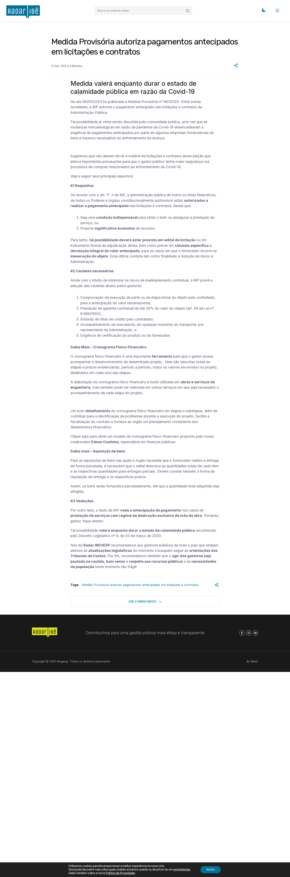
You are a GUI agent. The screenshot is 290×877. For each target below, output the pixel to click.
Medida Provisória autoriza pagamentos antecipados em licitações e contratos (140, 585)
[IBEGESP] (23, 18)
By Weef (252, 661)
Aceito (210, 869)
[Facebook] (242, 633)
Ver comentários (142, 601)
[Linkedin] (255, 633)
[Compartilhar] (236, 65)
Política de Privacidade (120, 873)
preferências (182, 869)
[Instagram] (248, 633)
